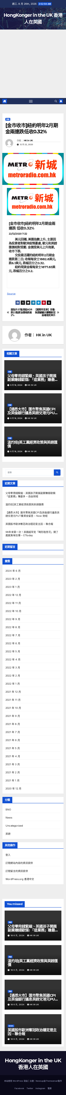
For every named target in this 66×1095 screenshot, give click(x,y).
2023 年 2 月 (13, 578)
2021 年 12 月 (13, 691)
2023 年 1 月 (13, 586)
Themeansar (52, 1081)
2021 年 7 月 (13, 732)
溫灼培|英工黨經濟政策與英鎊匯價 (32, 444)
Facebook (19, 1088)
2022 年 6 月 (13, 643)
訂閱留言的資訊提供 (17, 871)
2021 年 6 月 (13, 740)
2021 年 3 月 (13, 764)
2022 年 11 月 (13, 603)
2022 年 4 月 (13, 659)
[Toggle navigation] (30, 101)
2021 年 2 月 (13, 772)
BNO (8, 809)
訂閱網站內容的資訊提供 (19, 862)
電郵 (50, 1088)
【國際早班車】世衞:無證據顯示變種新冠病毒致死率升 (44, 312)
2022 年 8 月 (13, 627)
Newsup (40, 1081)
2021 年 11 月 (13, 699)
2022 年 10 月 (13, 611)
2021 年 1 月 (12, 780)
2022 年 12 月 (13, 594)
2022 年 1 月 (13, 683)
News (9, 817)
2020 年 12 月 (13, 788)
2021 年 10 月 (13, 707)
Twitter (30, 1088)
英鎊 (7, 119)
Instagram (40, 1088)
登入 (8, 854)
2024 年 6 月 (13, 570)
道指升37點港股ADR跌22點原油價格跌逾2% (21, 312)
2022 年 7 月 (13, 635)
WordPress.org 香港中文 (20, 879)
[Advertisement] (33, 63)
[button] (56, 101)
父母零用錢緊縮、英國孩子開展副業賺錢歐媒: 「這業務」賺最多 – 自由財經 (32, 380)
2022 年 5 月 (13, 651)
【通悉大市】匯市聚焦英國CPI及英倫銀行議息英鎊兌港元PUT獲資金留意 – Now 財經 (32, 413)
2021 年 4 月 (13, 756)
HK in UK (28, 140)
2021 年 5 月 (13, 748)
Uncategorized (14, 825)
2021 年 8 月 (13, 724)
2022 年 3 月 (13, 667)
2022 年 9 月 (13, 619)
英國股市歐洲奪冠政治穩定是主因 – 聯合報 (29, 523)
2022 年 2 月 (13, 675)
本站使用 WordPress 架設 (16, 1081)
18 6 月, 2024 (18, 935)
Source (11, 293)
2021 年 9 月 (13, 715)
